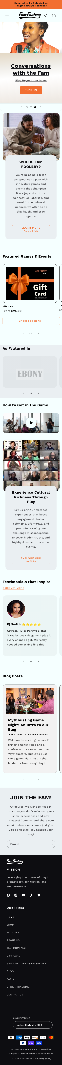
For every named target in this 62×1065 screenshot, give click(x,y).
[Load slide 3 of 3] (35, 107)
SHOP (10, 924)
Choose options (30, 320)
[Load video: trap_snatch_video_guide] (31, 423)
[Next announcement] (55, 4)
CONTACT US (15, 994)
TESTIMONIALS (16, 947)
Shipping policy (43, 1059)
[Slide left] (23, 333)
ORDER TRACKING (18, 986)
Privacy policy (45, 1053)
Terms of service (23, 1059)
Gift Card (8, 306)
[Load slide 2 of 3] (31, 107)
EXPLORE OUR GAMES (31, 560)
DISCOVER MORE (13, 587)
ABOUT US (13, 940)
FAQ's (10, 979)
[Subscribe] (51, 844)
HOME (10, 916)
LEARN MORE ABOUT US (31, 229)
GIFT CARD (14, 955)
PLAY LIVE (13, 932)
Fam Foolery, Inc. (29, 1049)
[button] (7, 15)
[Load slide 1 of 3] (27, 107)
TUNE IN (31, 90)
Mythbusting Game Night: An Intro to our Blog (28, 725)
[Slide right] (38, 333)
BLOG (10, 971)
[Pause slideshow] (58, 107)
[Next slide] (40, 107)
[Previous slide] (21, 107)
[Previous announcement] (6, 4)
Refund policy (28, 1053)
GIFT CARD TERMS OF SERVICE (26, 963)
